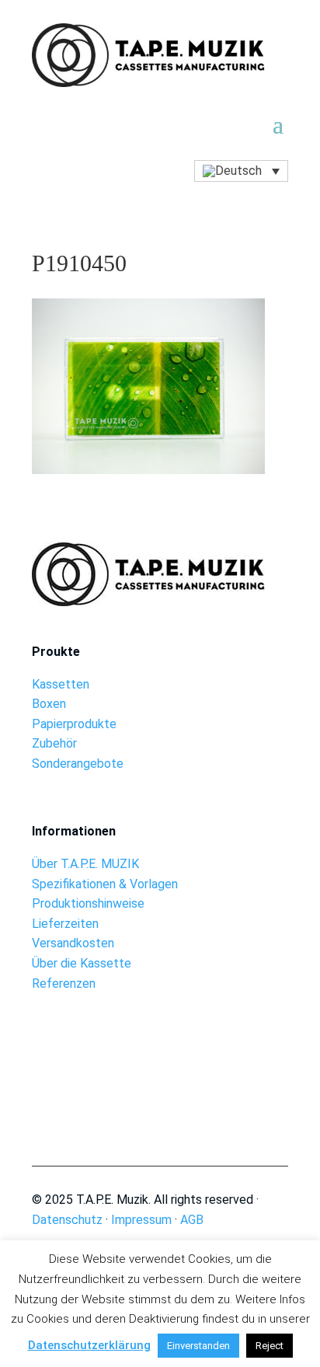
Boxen (49, 703)
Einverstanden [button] (198, 1345)
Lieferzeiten (65, 923)
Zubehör (54, 743)
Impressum (141, 1219)
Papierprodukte (74, 724)
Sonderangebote (77, 763)
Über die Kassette (81, 963)
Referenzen (64, 983)
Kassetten (60, 684)
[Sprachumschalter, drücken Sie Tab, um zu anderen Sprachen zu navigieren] (240, 171)
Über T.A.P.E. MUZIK (85, 863)
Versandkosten (73, 943)
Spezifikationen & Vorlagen (105, 884)
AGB (191, 1219)
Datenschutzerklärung (89, 1345)
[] (160, 1086)
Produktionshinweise (88, 903)
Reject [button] (269, 1345)
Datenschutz (67, 1219)
